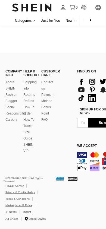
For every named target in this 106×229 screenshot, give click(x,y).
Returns (29, 95)
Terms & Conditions (17, 198)
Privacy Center (14, 185)
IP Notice (11, 211)
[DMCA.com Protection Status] (72, 178)
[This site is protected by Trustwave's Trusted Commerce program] (60, 178)
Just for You (50, 20)
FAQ (44, 120)
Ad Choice (11, 218)
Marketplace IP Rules (18, 205)
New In (71, 20)
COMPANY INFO (11, 73)
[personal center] (63, 7)
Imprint (27, 211)
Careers (11, 120)
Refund (28, 101)
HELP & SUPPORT (29, 73)
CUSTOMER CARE (47, 73)
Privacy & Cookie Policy (20, 192)
